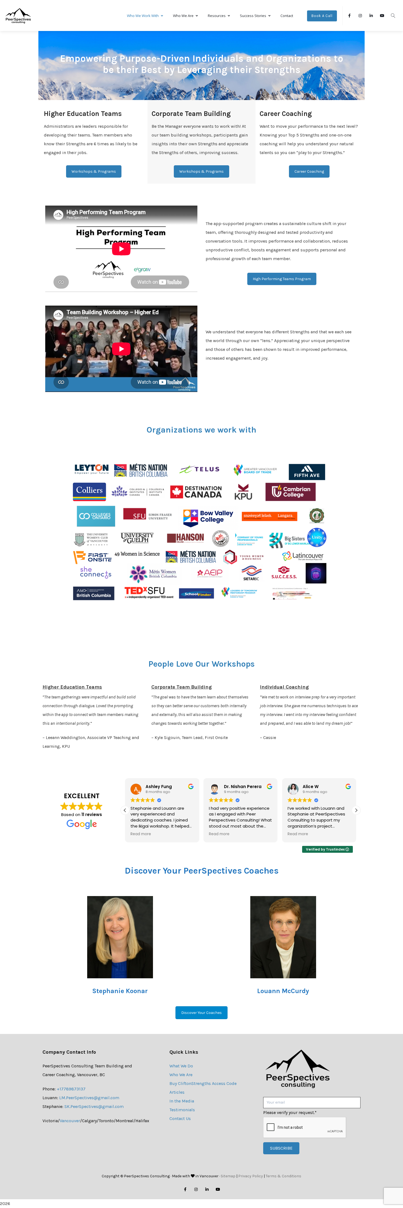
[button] (356, 810)
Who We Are (183, 15)
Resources (217, 15)
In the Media (181, 1101)
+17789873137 (71, 1089)
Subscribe (281, 1148)
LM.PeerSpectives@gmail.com (89, 1097)
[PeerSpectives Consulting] (18, 15)
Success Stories (253, 15)
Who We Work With (143, 15)
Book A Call (322, 16)
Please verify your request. (290, 1112)
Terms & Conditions (283, 1176)
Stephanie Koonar (120, 991)
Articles (177, 1092)
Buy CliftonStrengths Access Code (203, 1083)
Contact (286, 15)
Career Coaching (309, 171)
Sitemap (228, 1176)
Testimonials (182, 1109)
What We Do (181, 1065)
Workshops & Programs (94, 171)
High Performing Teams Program (282, 279)
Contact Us (180, 1118)
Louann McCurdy (283, 991)
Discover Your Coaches (201, 1012)
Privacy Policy (250, 1176)
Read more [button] (144, 834)
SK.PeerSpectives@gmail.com (94, 1106)
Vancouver (70, 1120)
